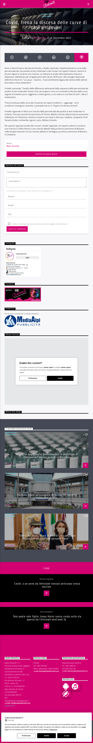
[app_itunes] (76, 686)
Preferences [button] (53, 729)
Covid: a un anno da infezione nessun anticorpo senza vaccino (47, 585)
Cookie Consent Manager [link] (13, 717)
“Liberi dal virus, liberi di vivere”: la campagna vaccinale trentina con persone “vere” (47, 537)
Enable (60, 378)
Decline (46, 736)
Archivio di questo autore (47, 154)
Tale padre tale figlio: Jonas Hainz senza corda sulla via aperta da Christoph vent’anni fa (47, 618)
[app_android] (66, 686)
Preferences (26, 736)
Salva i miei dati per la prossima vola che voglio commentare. (40, 224)
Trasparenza (10, 705)
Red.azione (40, 37)
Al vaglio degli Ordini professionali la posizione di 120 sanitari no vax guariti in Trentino (47, 456)
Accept (66, 736)
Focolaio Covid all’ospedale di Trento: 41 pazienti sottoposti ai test (47, 496)
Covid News (46, 16)
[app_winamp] (66, 693)
